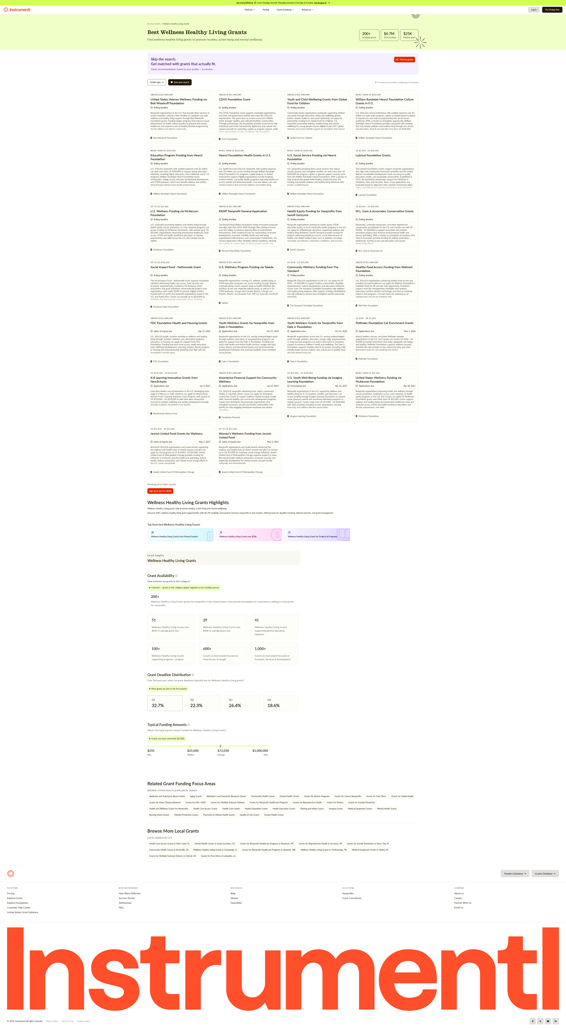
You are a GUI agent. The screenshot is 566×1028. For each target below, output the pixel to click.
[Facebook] (532, 1021)
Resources (306, 9)
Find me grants (406, 59)
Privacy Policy (52, 1021)
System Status (83, 1021)
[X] (540, 1021)
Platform (249, 9)
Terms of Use (68, 1021)
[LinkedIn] (555, 1021)
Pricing (266, 9)
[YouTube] (548, 1021)
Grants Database (284, 9)
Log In (534, 9)
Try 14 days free (552, 9)
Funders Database (513, 873)
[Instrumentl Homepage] (17, 9)
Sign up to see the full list (160, 491)
